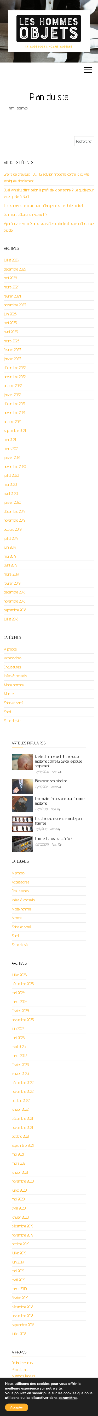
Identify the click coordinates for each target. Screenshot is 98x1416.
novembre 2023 (15, 304)
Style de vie (12, 720)
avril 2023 (11, 331)
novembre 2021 (14, 412)
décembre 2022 (15, 367)
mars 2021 (11, 448)
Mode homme (14, 684)
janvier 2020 (12, 502)
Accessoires (12, 657)
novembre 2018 (14, 601)
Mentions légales (23, 1375)
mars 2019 (11, 574)
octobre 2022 (13, 385)
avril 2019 (10, 565)
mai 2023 (10, 322)
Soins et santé (13, 702)
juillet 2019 (11, 538)
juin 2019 (10, 547)
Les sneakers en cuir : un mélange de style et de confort (43, 205)
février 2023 (12, 349)
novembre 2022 (15, 376)
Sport (7, 711)
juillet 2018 (11, 619)
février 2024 (12, 296)
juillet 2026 (11, 260)
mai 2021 (10, 439)
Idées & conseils (15, 675)
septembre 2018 (15, 609)
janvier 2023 (12, 358)
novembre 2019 (14, 520)
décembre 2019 (14, 511)
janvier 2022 (12, 394)
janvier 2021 (12, 457)
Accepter (16, 1407)
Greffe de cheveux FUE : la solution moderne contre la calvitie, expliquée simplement (58, 761)
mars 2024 (11, 287)
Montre (9, 693)
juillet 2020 (11, 475)
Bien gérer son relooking (51, 781)
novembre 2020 (15, 466)
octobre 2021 (12, 421)
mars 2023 (11, 341)
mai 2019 (10, 556)
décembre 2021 (14, 403)
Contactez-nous (22, 1362)
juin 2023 (10, 314)
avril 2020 (11, 493)
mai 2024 (10, 277)
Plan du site (20, 1369)
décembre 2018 (14, 592)
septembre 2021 (15, 430)
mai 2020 (10, 484)
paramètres (68, 1398)
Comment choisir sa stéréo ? (53, 838)
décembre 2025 (15, 269)
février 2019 (12, 583)
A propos (10, 649)
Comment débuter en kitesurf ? (25, 214)
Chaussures (12, 667)
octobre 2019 (12, 529)
